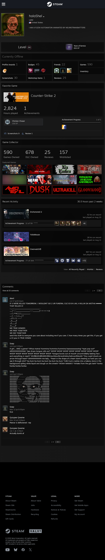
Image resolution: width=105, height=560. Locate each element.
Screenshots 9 (13, 133)
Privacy (54, 501)
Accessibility (56, 505)
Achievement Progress (71, 119)
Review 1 (29, 133)
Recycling (35, 514)
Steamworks (10, 510)
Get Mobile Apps (81, 505)
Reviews (99, 269)
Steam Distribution (13, 514)
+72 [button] (84, 260)
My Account (80, 514)
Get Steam (79, 501)
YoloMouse (35, 234)
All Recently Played (76, 269)
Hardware (35, 510)
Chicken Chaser (18, 121)
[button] (25, 47)
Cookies (54, 514)
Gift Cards (9, 519)
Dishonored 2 (36, 212)
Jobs (33, 505)
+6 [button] (84, 223)
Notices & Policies (58, 510)
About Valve (36, 501)
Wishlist (90, 269)
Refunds (54, 519)
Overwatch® (35, 249)
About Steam (10, 501)
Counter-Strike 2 (43, 96)
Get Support (80, 510)
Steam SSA (9, 505)
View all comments (10, 291)
